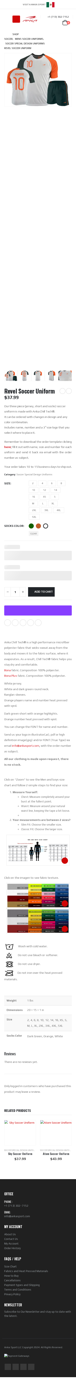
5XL (34, 516)
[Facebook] (57, 4)
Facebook (7, 622)
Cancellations (12, 1280)
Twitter (15, 622)
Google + (30, 622)
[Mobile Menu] (16, 19)
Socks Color (13, 525)
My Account (11, 1243)
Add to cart (43, 591)
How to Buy (11, 1275)
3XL (46, 510)
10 (33, 490)
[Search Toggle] (7, 19)
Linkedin (31, 1367)
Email (38, 622)
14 (55, 490)
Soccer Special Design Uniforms (34, 474)
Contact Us (11, 1239)
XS (44, 496)
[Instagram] (69, 4)
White (45, 525)
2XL (34, 510)
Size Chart (10, 1266)
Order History (12, 1248)
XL (53, 503)
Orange (38, 525)
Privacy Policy (12, 1294)
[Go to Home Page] (5, 34)
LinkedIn (23, 622)
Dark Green (31, 525)
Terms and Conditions (17, 1289)
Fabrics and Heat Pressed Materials (26, 1271)
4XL (59, 510)
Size (7, 483)
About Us (10, 1234)
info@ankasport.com (17, 1216)
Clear (33, 533)
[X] (63, 4)
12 (44, 490)
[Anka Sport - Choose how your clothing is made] (30, 19)
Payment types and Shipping (22, 1285)
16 (33, 496)
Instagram (23, 1367)
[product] (20, 1132)
